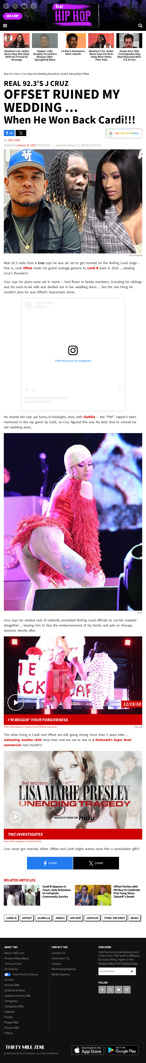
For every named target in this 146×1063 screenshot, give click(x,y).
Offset (27, 918)
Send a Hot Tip (60, 958)
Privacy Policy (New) (16, 958)
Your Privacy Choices (25, 974)
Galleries (9, 1011)
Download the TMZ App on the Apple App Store (88, 1050)
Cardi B (11, 918)
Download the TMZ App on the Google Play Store (122, 1050)
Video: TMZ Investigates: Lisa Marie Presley (22, 841)
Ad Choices (11, 969)
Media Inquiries (61, 974)
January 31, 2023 (26, 145)
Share (52, 863)
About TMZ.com (14, 953)
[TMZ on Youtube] (24, 6)
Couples (92, 918)
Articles (9, 979)
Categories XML (14, 1006)
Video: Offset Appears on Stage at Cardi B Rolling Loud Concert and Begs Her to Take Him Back (31, 726)
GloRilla (43, 918)
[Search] (140, 25)
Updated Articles (14, 990)
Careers (56, 963)
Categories (11, 1001)
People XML (11, 1022)
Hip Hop (75, 918)
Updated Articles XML (17, 995)
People (8, 1017)
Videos (8, 1033)
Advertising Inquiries (64, 969)
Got (13, 16)
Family (60, 918)
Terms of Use (12, 963)
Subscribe (132, 971)
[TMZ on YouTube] (118, 989)
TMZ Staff (13, 140)
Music (134, 918)
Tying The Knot (114, 918)
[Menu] (5, 25)
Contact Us (58, 953)
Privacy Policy (106, 963)
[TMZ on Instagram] (33, 6)
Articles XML (12, 985)
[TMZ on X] (15, 6)
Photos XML (11, 1027)
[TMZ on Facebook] (6, 6)
